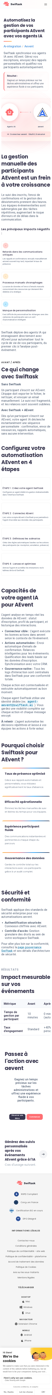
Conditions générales (26, 1245)
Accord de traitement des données (26, 1261)
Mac (28, 1301)
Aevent (29, 46)
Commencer (34, 1117)
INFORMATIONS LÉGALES (26, 1230)
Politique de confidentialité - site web (26, 1251)
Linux (27, 1312)
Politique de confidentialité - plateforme (26, 1256)
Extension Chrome (28, 1323)
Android (28, 1334)
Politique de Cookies (26, 1267)
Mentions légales (26, 1277)
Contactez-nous (26, 1240)
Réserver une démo (17, 1116)
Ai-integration (12, 46)
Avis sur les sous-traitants (26, 1272)
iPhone (28, 1340)
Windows (27, 1307)
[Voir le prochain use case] (43, 1154)
